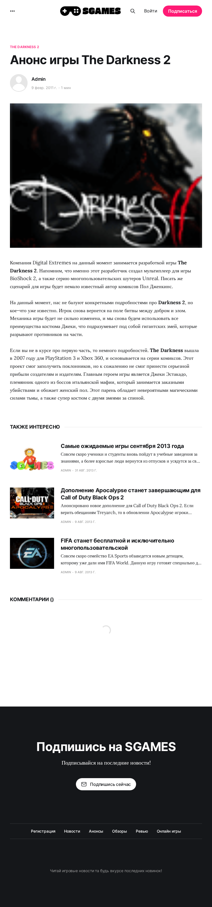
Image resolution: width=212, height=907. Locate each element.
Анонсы (96, 831)
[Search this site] (133, 11)
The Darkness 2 (24, 47)
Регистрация (43, 831)
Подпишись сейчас (110, 784)
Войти (150, 11)
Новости (72, 831)
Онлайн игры (169, 831)
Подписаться (182, 11)
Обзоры (119, 831)
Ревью (142, 831)
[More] (12, 11)
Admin (38, 79)
